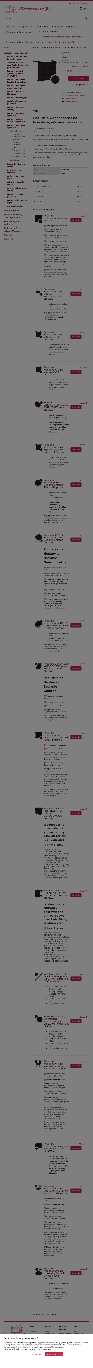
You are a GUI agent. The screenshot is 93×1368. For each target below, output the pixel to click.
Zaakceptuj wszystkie (54, 1354)
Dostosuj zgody (37, 1354)
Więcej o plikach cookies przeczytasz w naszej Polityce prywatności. (28, 1349)
